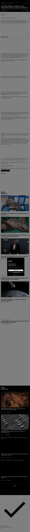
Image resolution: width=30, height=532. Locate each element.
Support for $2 (16, 270)
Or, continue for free (15, 274)
